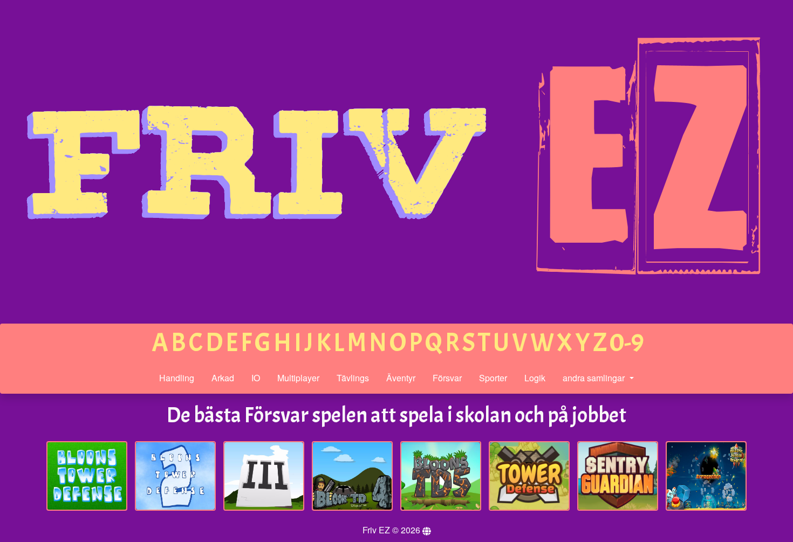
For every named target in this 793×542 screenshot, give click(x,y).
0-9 (627, 342)
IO (255, 378)
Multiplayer (298, 378)
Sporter (493, 378)
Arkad (222, 378)
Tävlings (353, 378)
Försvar (447, 378)
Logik (534, 378)
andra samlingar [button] (595, 378)
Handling (176, 378)
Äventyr (400, 378)
